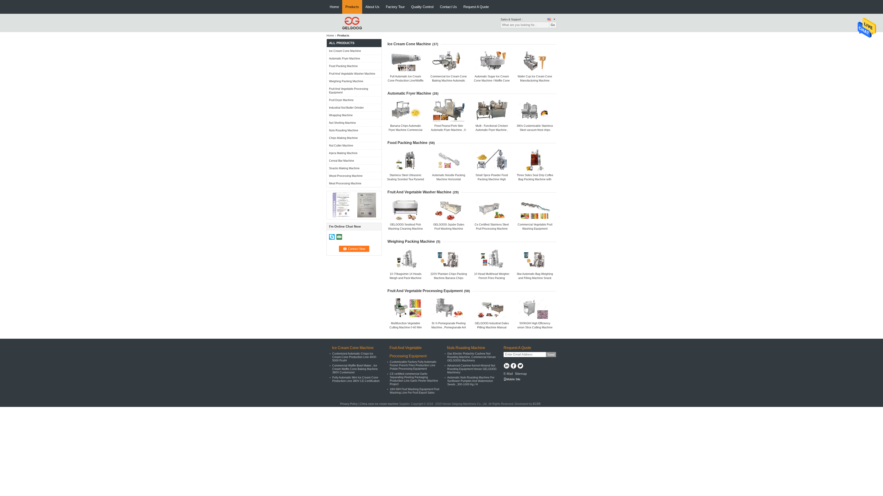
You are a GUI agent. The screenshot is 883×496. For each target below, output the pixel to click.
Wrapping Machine (341, 115)
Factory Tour (395, 7)
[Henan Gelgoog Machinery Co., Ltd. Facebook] (513, 366)
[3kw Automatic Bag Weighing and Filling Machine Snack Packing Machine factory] (535, 258)
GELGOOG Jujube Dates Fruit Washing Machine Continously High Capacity (448, 228)
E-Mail (508, 373)
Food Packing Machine (343, 66)
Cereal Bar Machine (341, 160)
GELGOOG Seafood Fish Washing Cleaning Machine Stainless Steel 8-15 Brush (405, 228)
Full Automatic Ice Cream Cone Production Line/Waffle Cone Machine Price (406, 80)
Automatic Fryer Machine (344, 58)
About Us (372, 7)
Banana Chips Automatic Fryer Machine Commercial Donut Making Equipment (405, 130)
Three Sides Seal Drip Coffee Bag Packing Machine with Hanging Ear (535, 179)
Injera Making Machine (343, 153)
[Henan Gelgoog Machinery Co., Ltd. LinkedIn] (506, 366)
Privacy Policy (349, 404)
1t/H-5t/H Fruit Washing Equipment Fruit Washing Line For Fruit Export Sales (414, 391)
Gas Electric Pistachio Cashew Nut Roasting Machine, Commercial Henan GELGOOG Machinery (471, 357)
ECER (537, 404)
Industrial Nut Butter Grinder (346, 107)
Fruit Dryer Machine (341, 100)
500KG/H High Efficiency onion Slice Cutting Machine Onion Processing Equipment (535, 327)
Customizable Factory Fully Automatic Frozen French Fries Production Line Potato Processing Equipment (413, 365)
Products (352, 7)
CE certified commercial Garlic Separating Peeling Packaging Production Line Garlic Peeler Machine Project (414, 379)
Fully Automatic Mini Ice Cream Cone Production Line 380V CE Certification (356, 379)
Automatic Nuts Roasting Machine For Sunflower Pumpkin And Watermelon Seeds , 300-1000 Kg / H (470, 381)
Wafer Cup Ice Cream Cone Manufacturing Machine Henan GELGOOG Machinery (534, 80)
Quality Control (422, 7)
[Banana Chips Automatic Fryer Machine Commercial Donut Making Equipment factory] (406, 110)
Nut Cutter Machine (341, 145)
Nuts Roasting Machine (343, 130)
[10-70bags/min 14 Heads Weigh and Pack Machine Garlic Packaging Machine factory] (406, 258)
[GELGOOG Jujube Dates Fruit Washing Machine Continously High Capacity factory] (449, 209)
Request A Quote (476, 7)
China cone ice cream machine (379, 404)
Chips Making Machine (343, 138)
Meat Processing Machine (345, 183)
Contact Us (448, 7)
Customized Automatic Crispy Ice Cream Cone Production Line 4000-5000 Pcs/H (354, 357)
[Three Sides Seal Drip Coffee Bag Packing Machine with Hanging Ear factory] (535, 159)
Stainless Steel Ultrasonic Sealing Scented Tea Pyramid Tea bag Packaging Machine (405, 179)
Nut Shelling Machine (342, 122)
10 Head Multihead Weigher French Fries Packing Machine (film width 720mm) (491, 278)
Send (551, 354)
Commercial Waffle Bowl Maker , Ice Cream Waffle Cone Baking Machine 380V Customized (355, 369)
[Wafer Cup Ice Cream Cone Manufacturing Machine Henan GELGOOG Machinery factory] (535, 61)
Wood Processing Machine (346, 176)
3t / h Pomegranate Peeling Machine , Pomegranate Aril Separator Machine (448, 327)
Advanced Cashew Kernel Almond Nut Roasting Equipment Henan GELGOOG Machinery (471, 369)
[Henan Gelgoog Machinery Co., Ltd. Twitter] (520, 366)
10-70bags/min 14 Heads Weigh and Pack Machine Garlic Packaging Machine (405, 278)
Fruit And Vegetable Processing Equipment (348, 90)
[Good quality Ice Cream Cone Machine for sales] (341, 204)
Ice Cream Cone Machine (345, 51)
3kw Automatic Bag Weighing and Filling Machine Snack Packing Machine (535, 278)
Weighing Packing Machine (346, 81)
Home (334, 7)
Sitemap (521, 373)
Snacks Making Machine (344, 168)
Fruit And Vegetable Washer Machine (352, 73)
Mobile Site (513, 379)
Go (553, 25)
